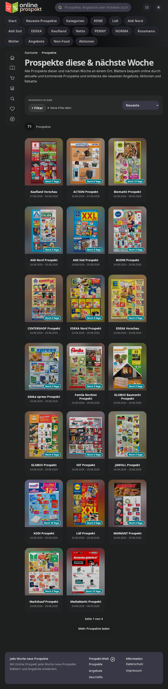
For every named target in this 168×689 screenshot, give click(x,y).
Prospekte (95, 664)
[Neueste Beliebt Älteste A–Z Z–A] (140, 105)
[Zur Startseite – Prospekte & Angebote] (23, 7)
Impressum (134, 670)
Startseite (31, 53)
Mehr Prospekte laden (94, 629)
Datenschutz (134, 664)
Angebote (95, 671)
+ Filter (37, 108)
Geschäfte (96, 677)
